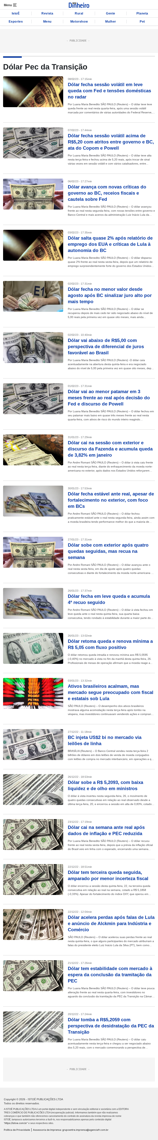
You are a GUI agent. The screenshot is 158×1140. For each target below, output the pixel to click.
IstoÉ (16, 13)
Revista (47, 13)
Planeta (142, 13)
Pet (142, 21)
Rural (79, 13)
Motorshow (79, 21)
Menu (47, 21)
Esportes (16, 21)
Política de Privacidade (17, 1129)
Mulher (110, 21)
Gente (110, 13)
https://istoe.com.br (16, 1123)
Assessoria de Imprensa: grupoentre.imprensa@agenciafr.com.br (70, 1129)
